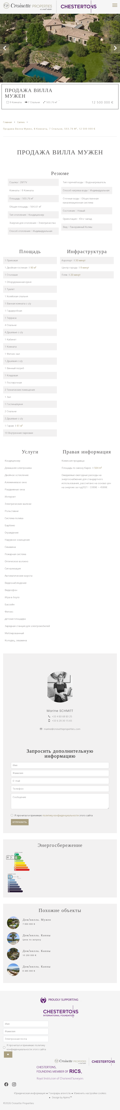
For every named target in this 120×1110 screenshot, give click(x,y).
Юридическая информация (29, 1093)
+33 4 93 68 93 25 (62, 716)
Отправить (19, 822)
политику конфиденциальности (61, 815)
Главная (7, 122)
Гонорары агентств (60, 1093)
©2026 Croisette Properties (18, 1103)
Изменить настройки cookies (90, 1093)
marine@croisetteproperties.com (62, 729)
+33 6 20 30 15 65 (62, 721)
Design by (61, 1097)
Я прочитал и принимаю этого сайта (54, 815)
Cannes (21, 122)
